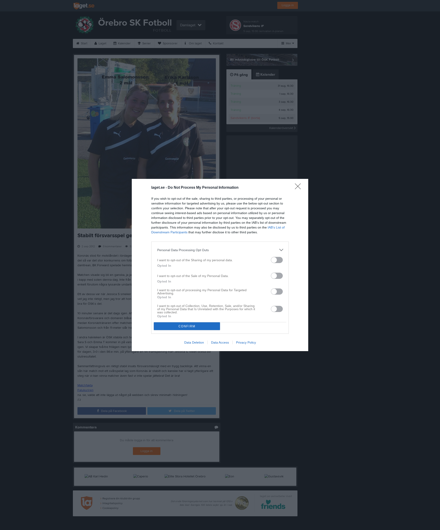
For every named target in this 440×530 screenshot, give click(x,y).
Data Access (220, 342)
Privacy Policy (246, 342)
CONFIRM (187, 326)
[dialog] (220, 265)
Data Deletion (194, 342)
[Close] (299, 187)
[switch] (277, 260)
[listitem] (220, 250)
